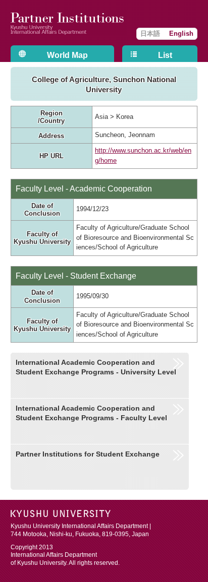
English (181, 33)
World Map (67, 55)
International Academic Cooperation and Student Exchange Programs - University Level (96, 366)
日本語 (150, 33)
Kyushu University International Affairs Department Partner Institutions (69, 22)
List (165, 55)
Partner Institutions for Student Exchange (88, 454)
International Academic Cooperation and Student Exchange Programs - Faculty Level (91, 412)
